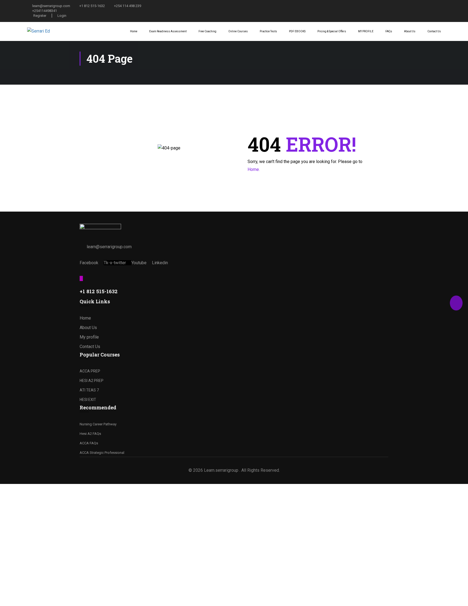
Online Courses (238, 31)
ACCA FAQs (89, 443)
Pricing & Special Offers (331, 31)
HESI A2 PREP (91, 380)
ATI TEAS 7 (89, 390)
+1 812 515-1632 (92, 6)
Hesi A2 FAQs (90, 434)
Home (133, 31)
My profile (89, 337)
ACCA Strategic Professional (102, 453)
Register (39, 16)
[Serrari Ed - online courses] (47, 31)
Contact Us (434, 31)
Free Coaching (207, 31)
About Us (409, 31)
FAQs (388, 31)
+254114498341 (44, 11)
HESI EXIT (88, 399)
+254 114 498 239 (127, 6)
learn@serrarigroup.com (51, 6)
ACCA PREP (90, 371)
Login (61, 16)
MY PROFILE (365, 31)
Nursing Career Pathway (98, 424)
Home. (254, 169)
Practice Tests (268, 31)
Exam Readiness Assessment (168, 31)
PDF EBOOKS (297, 31)
